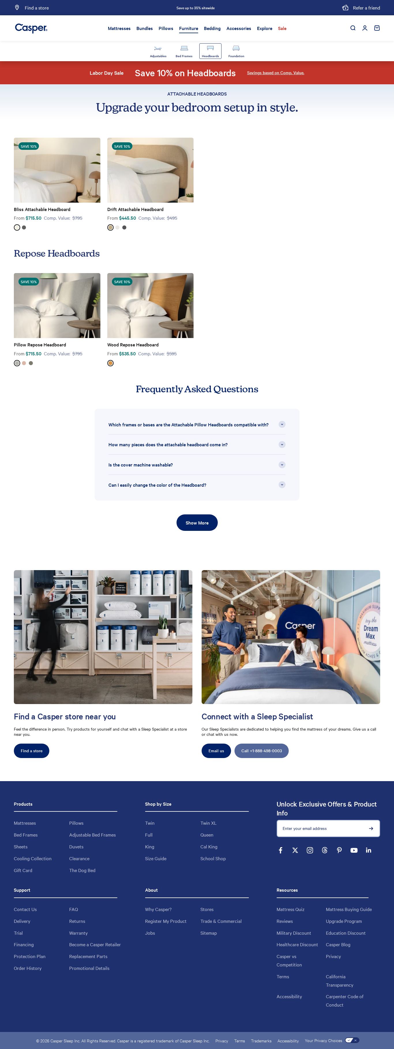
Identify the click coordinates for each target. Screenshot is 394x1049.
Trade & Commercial (221, 921)
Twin (150, 823)
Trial (18, 932)
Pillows (166, 28)
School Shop (213, 858)
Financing (24, 944)
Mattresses (119, 28)
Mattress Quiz (291, 909)
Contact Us (25, 909)
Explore (264, 28)
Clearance (79, 858)
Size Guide (155, 858)
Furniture (188, 28)
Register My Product (166, 921)
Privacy (333, 956)
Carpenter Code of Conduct (344, 1000)
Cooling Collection (33, 858)
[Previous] (132, 7)
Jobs (150, 932)
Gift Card (23, 870)
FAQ (73, 909)
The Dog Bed (82, 870)
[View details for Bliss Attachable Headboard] (57, 170)
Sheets (20, 846)
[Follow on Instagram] (310, 850)
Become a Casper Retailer (95, 944)
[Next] (259, 7)
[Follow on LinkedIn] (369, 850)
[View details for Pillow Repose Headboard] (57, 305)
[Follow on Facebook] (280, 850)
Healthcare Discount (297, 944)
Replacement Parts (88, 956)
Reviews (285, 921)
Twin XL (208, 823)
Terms (283, 976)
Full (149, 834)
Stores (206, 909)
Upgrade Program (344, 921)
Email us (216, 750)
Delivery (22, 921)
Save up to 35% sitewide (196, 7)
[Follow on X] (295, 850)
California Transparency (339, 980)
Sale (282, 28)
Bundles (144, 28)
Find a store (31, 750)
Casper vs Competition (289, 960)
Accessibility (289, 996)
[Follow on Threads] (325, 850)
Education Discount (346, 932)
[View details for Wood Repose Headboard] (150, 305)
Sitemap (208, 932)
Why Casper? (158, 909)
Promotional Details (89, 968)
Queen (206, 834)
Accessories (238, 28)
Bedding (212, 28)
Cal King (208, 846)
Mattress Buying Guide (349, 909)
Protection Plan (30, 956)
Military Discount (294, 932)
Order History (28, 968)
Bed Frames (25, 834)
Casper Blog (338, 944)
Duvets (76, 846)
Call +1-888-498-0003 (261, 750)
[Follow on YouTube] (354, 850)
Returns (77, 921)
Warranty (78, 932)
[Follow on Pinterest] (339, 850)
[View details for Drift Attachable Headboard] (150, 170)
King (149, 846)
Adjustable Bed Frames (92, 834)
